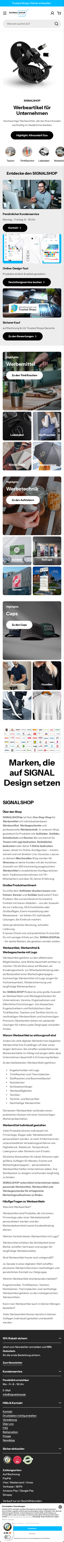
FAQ (5, 1428)
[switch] (7, 1537)
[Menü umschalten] (5, 13)
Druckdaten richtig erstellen (20, 1415)
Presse (7, 1436)
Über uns (8, 1423)
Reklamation (10, 1432)
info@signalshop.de (14, 1394)
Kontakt (7, 1411)
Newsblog (9, 1440)
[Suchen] (56, 24)
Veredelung (10, 1419)
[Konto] (52, 13)
